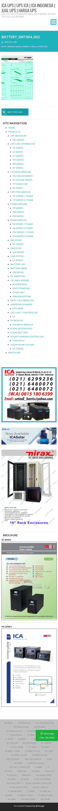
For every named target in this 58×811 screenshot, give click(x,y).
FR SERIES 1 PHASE (23, 224)
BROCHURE (14, 352)
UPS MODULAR (18, 135)
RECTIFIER (16, 240)
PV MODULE (16, 320)
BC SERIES (18, 244)
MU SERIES (18, 139)
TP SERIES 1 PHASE (23, 195)
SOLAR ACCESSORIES (21, 328)
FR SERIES (18, 207)
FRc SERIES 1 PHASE (23, 232)
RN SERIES (18, 163)
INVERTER (15, 248)
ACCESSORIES (20, 284)
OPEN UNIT (19, 292)
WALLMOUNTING (22, 296)
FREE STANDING (21, 288)
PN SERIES (18, 159)
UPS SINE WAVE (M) (20, 171)
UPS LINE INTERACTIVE (22, 143)
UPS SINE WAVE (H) (20, 191)
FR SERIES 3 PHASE (23, 228)
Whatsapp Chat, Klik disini (46, 735)
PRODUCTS (14, 131)
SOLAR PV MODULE (23, 324)
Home (3, 46)
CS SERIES (18, 151)
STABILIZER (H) (18, 220)
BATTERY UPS (17, 264)
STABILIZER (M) (18, 203)
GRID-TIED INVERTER (21, 300)
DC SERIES (18, 348)
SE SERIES (18, 187)
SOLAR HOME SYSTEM (22, 344)
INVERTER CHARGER (21, 304)
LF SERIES (18, 260)
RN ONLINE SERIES (23, 175)
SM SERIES (18, 216)
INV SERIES (18, 252)
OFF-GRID (18, 308)
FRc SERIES (18, 211)
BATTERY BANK (18, 268)
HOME (11, 127)
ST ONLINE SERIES (22, 179)
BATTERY (11, 46)
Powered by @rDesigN (34, 806)
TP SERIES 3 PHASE (23, 199)
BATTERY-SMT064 (22, 46)
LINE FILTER (16, 256)
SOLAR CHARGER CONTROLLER (27, 336)
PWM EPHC (19, 340)
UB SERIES (18, 272)
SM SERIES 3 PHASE (23, 236)
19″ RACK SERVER (19, 280)
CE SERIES (18, 147)
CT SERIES (18, 155)
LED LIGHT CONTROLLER (23, 312)
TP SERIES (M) (20, 183)
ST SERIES (18, 167)
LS (14, 316)
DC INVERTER (17, 276)
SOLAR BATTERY (19, 332)
